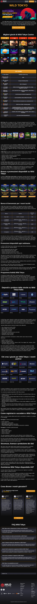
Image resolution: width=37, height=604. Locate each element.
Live (13, 38)
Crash (22, 38)
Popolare (4, 38)
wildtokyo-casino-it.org (33, 592)
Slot (31, 38)
